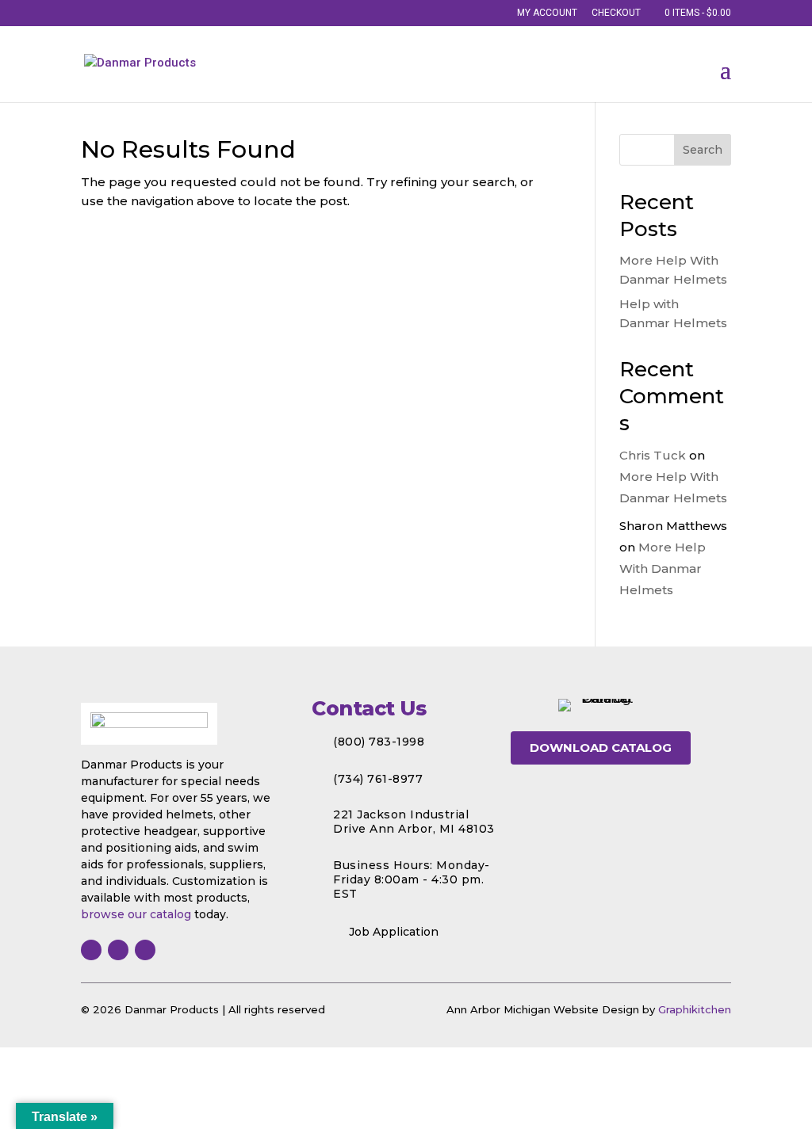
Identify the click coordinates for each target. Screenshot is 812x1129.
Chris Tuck (652, 455)
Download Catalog (601, 747)
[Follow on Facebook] (91, 950)
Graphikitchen (694, 1009)
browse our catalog (136, 914)
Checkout (616, 13)
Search (702, 150)
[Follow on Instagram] (118, 950)
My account (547, 13)
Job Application (394, 932)
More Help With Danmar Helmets (662, 568)
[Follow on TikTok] (145, 950)
